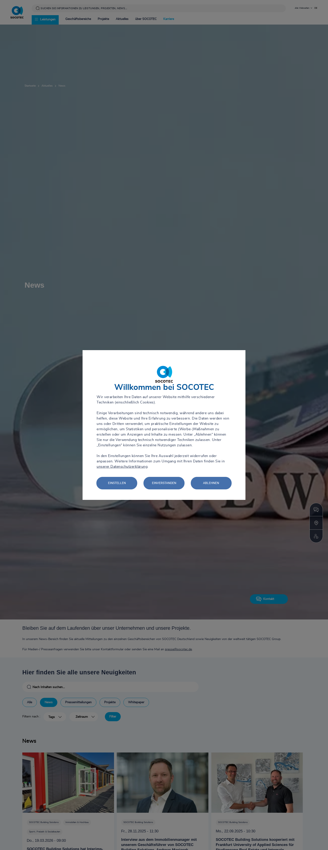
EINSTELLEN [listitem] (117, 483)
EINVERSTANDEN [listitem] (164, 483)
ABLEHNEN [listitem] (211, 483)
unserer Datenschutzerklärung (122, 466)
